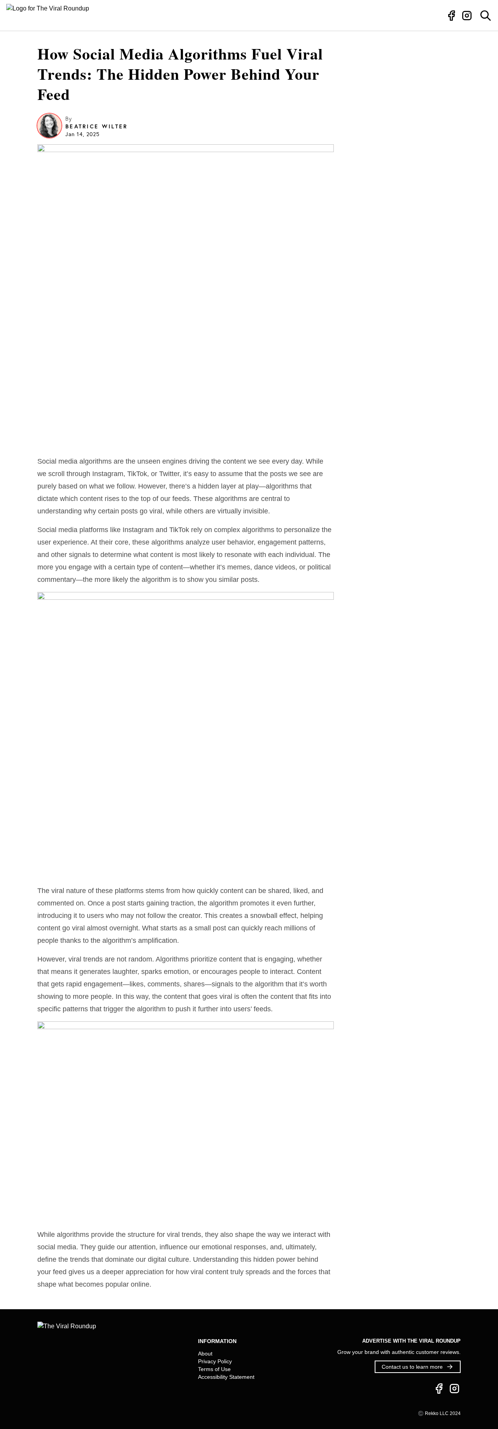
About (205, 1353)
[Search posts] (485, 15)
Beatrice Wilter (96, 126)
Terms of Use (214, 1369)
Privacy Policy (215, 1361)
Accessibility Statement (226, 1377)
